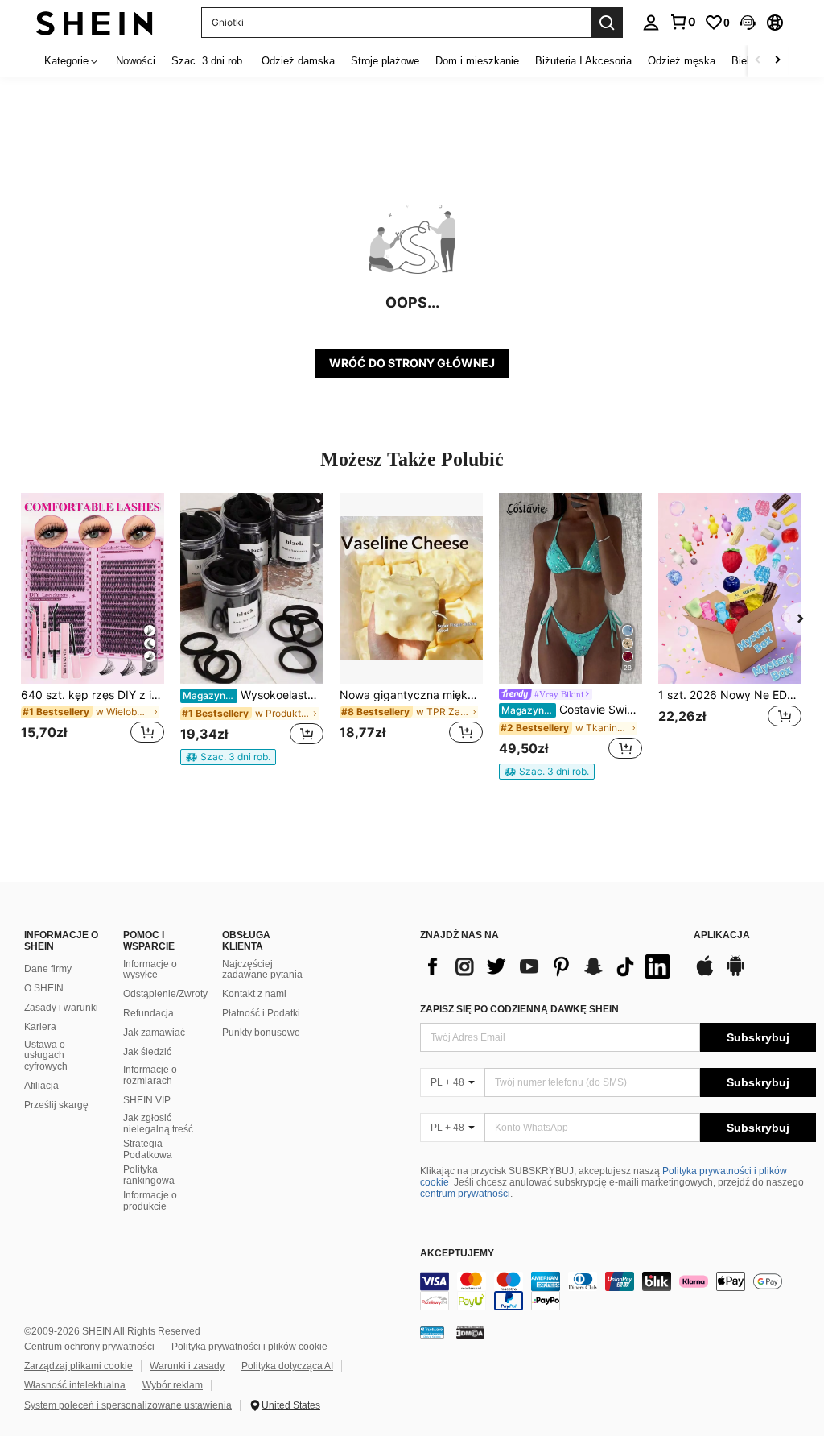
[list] (549, 966)
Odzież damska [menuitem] (298, 61)
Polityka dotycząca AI (287, 1366)
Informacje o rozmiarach (150, 1075)
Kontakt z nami (254, 993)
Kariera (40, 1027)
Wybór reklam (172, 1385)
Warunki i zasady (187, 1366)
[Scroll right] (777, 61)
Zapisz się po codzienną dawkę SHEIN (519, 1009)
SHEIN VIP (147, 1100)
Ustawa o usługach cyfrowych (46, 1056)
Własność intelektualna (75, 1385)
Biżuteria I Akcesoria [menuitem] (583, 61)
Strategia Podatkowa (147, 1149)
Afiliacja (41, 1085)
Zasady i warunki (61, 1007)
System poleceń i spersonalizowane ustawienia (128, 1405)
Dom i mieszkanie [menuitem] (477, 61)
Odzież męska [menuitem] (681, 61)
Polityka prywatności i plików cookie (249, 1346)
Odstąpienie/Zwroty (165, 993)
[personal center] (651, 22)
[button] (747, 22)
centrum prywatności (465, 1193)
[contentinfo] (618, 1291)
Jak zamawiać (154, 1032)
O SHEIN (44, 988)
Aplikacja (722, 935)
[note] (228, 757)
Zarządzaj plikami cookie (78, 1366)
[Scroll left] (758, 61)
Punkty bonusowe (261, 1032)
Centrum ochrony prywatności (89, 1346)
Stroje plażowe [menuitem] (385, 61)
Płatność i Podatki (261, 1013)
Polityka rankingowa (149, 1175)
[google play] (735, 973)
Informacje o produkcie (150, 1201)
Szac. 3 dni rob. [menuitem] (208, 61)
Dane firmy (48, 969)
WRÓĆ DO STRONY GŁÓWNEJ (412, 363)
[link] (682, 21)
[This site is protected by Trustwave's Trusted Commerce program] (432, 1331)
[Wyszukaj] (607, 22)
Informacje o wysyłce (150, 969)
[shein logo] (94, 22)
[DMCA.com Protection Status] (470, 1331)
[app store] (705, 973)
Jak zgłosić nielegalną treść (158, 1123)
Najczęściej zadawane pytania (262, 969)
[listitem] (92, 628)
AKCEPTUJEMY (457, 1253)
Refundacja (148, 1013)
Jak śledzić (147, 1051)
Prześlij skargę (56, 1105)
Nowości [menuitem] (135, 61)
